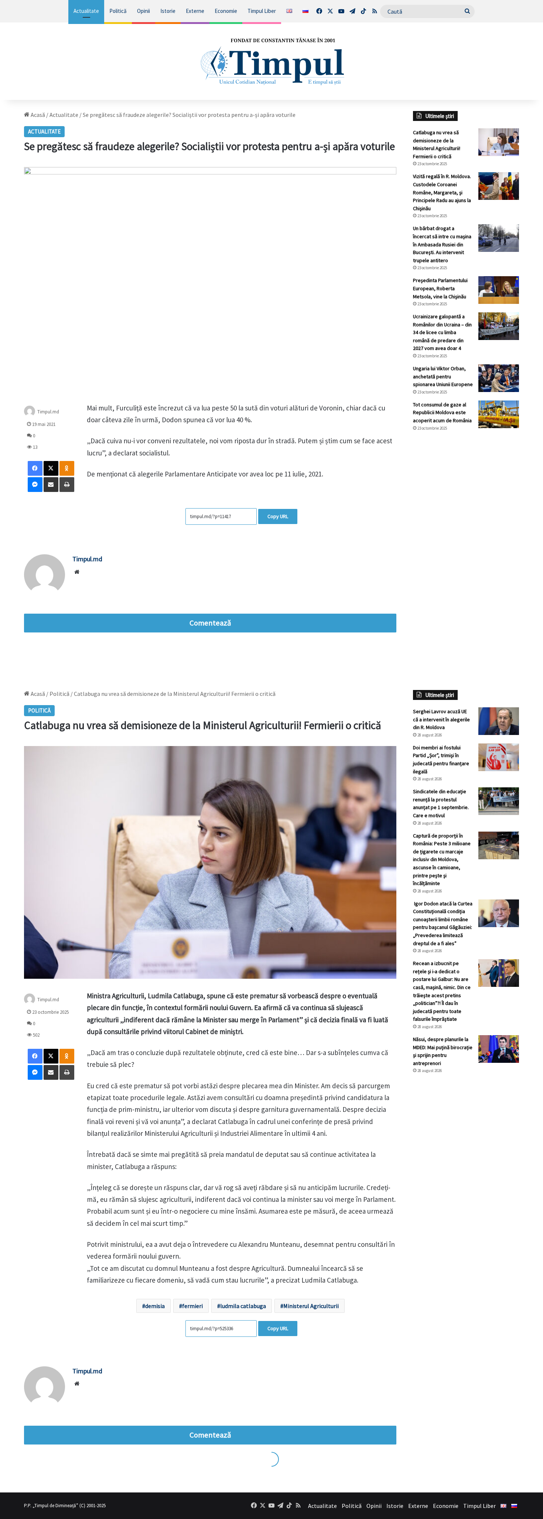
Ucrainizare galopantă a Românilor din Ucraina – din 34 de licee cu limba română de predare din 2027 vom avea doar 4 (442, 332)
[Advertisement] (466, 560)
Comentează (210, 623)
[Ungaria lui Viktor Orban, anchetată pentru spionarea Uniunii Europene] (498, 378)
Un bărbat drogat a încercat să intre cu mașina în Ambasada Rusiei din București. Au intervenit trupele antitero (442, 244)
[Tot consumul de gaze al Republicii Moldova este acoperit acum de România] (498, 414)
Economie (226, 10)
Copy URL (277, 516)
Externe (195, 10)
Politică (118, 10)
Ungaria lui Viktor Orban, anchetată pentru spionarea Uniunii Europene (443, 376)
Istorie (167, 10)
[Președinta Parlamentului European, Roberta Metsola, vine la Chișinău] (498, 290)
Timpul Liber (261, 10)
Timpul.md (48, 411)
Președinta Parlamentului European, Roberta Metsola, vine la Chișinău (440, 288)
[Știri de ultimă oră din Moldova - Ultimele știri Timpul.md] (271, 61)
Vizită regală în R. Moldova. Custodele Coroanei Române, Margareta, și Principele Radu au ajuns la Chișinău (442, 192)
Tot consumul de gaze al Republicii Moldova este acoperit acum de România (442, 412)
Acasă (37, 114)
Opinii (143, 10)
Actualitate (86, 10)
